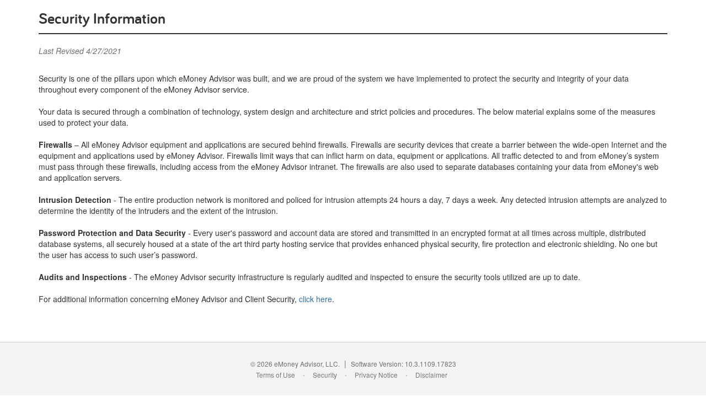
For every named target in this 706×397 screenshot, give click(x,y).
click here (315, 298)
